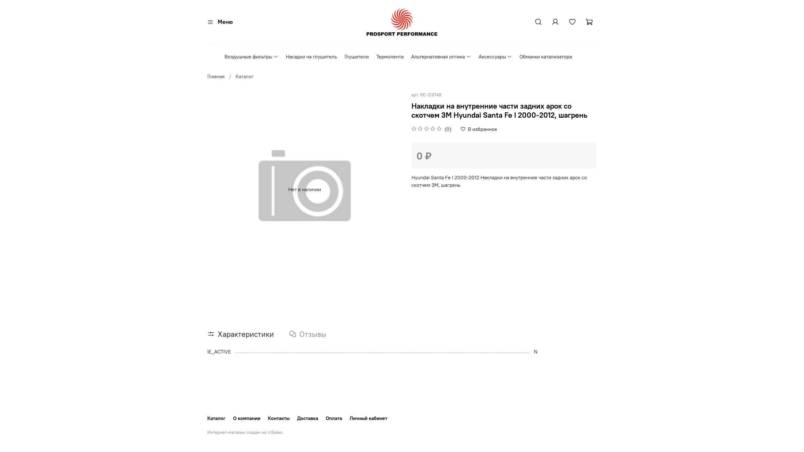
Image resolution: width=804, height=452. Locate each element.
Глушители (357, 56)
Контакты (279, 418)
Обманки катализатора (545, 56)
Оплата (334, 418)
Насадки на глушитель (311, 56)
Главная (216, 76)
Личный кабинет (368, 418)
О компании (246, 418)
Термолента (390, 56)
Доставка (307, 418)
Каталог (245, 76)
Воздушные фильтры (248, 56)
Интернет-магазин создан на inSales (244, 432)
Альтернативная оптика (438, 56)
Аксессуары (492, 56)
